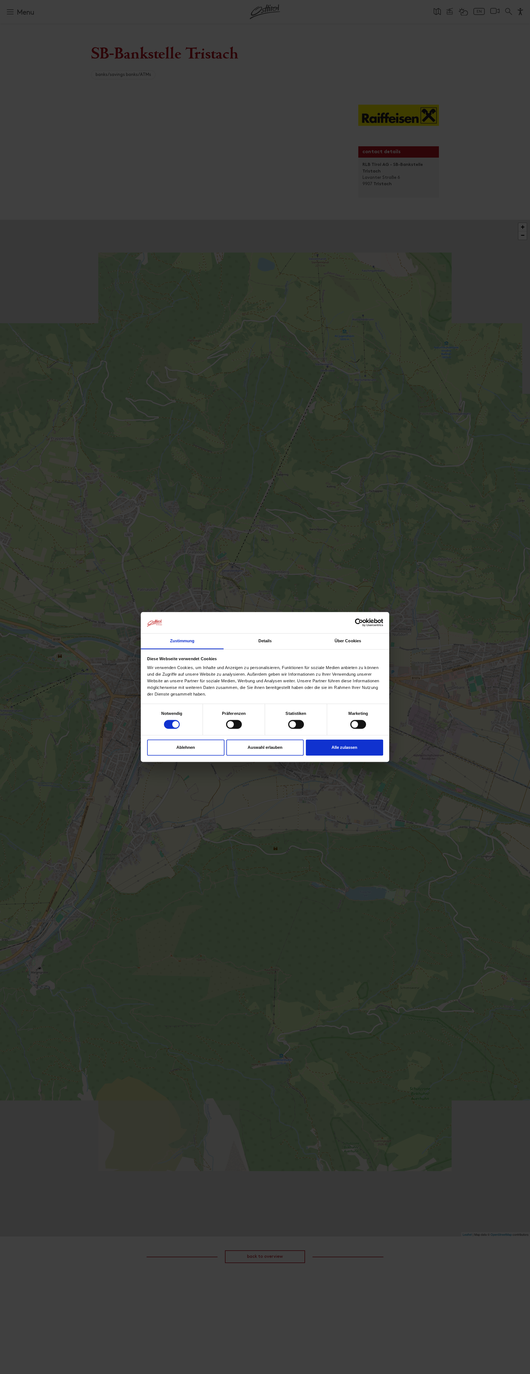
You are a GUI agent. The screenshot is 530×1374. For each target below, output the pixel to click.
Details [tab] (265, 640)
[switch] (234, 727)
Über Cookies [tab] (348, 640)
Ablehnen (185, 747)
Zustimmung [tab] (182, 640)
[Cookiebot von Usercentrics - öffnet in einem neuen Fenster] (359, 623)
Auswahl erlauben (265, 747)
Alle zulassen (344, 747)
